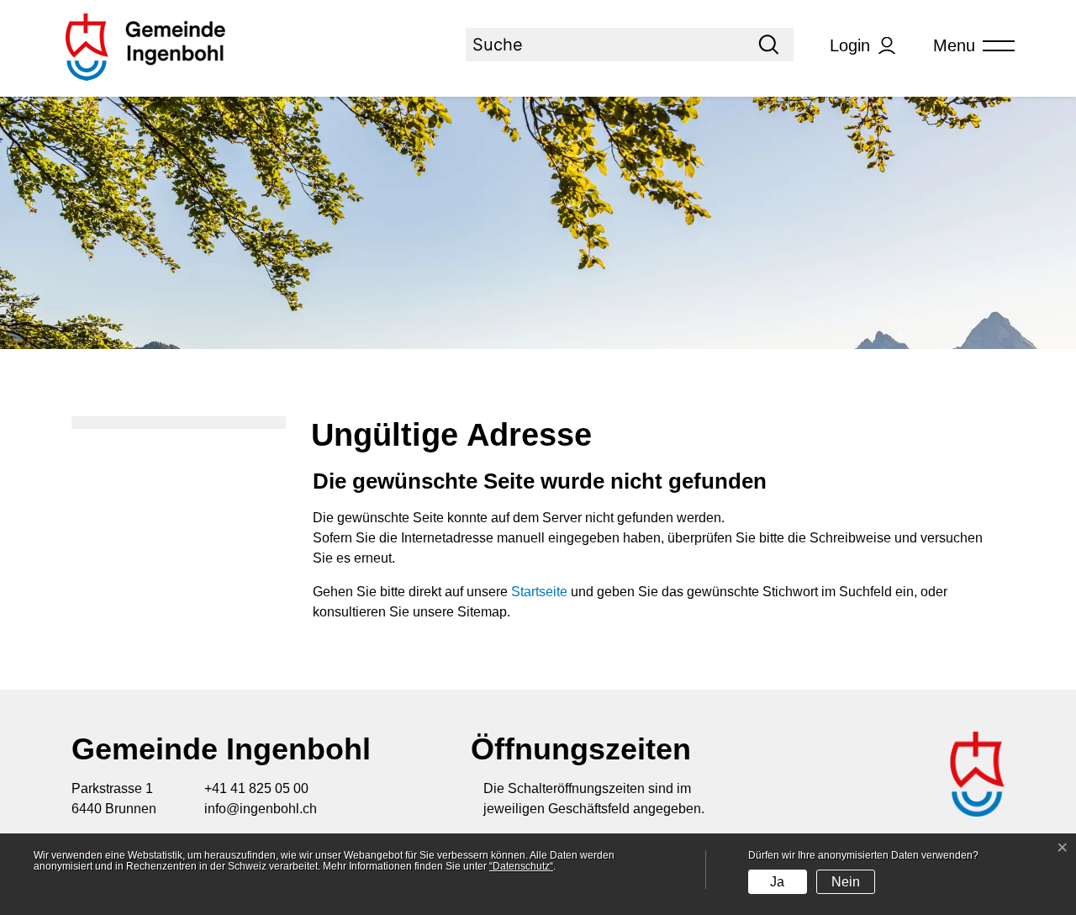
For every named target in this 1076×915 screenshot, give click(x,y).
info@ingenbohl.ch (260, 808)
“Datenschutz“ (521, 866)
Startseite (539, 591)
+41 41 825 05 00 (256, 788)
